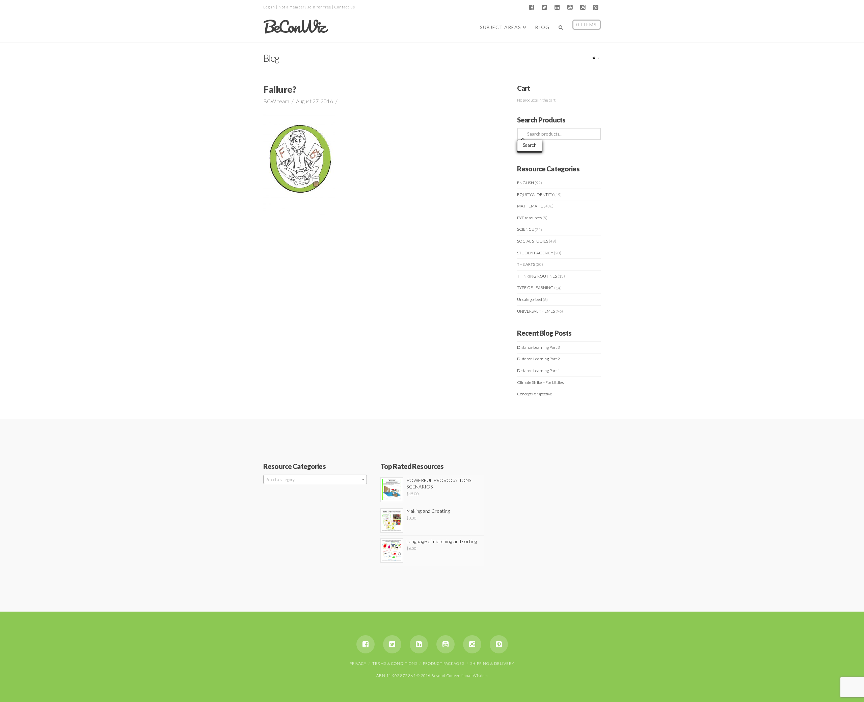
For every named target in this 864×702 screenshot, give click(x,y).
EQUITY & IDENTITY (535, 194)
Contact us (344, 7)
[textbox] (315, 479)
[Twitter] (544, 7)
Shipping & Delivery (492, 663)
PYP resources (529, 217)
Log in (269, 7)
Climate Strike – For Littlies (540, 382)
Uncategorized (529, 299)
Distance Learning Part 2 (538, 358)
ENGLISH (525, 182)
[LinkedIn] (556, 7)
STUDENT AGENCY (535, 252)
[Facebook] (531, 7)
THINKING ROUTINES (537, 276)
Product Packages (443, 663)
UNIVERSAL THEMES (536, 311)
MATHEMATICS (531, 205)
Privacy (358, 663)
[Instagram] (582, 7)
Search (530, 145)
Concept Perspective (534, 393)
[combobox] (315, 479)
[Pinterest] (595, 7)
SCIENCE (525, 229)
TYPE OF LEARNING (535, 287)
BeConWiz (294, 26)
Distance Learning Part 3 (538, 347)
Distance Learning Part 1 (538, 370)
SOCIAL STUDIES (532, 241)
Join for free (319, 7)
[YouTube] (569, 7)
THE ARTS (526, 264)
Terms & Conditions (394, 663)
